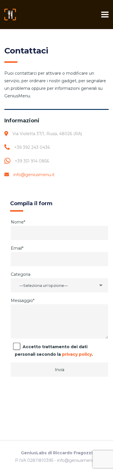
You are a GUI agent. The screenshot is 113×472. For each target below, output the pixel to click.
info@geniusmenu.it (33, 174)
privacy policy (77, 354)
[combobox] (59, 285)
